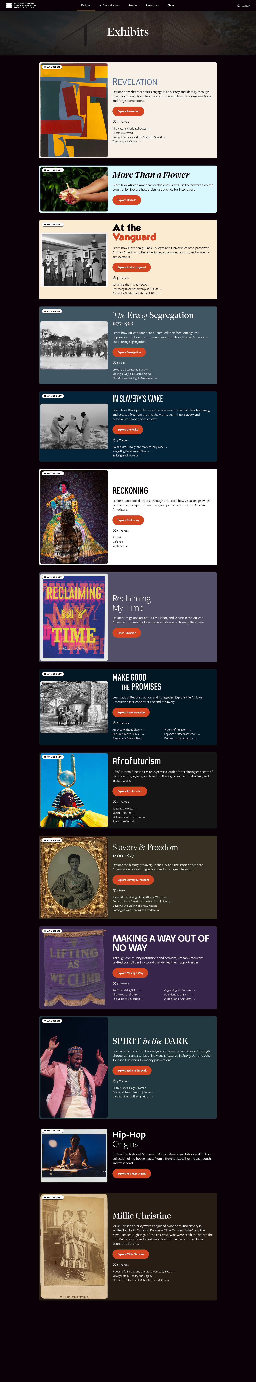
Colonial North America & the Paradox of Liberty (141, 901)
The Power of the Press (126, 994)
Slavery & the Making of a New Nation (134, 905)
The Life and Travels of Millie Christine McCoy (139, 1280)
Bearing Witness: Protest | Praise (131, 1092)
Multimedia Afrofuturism (127, 817)
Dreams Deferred (122, 133)
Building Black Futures (125, 455)
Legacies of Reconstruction (180, 734)
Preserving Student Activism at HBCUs (134, 293)
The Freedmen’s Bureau (126, 734)
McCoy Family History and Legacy (132, 1276)
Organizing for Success (177, 990)
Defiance (117, 541)
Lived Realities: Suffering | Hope (130, 1096)
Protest (116, 537)
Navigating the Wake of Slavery (130, 451)
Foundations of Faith (176, 994)
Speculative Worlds (123, 821)
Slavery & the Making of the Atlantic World (137, 897)
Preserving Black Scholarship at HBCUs (135, 289)
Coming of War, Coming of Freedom (134, 910)
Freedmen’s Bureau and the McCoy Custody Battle (142, 1271)
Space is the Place (122, 808)
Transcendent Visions (124, 141)
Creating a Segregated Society (130, 369)
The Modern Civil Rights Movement (133, 378)
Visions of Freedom (175, 729)
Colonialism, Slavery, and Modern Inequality (137, 447)
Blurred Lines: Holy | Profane (129, 1088)
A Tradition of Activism (177, 999)
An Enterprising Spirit (124, 990)
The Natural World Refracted (129, 128)
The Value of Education (126, 999)
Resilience (118, 546)
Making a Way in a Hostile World (131, 374)
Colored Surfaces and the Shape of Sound (137, 137)
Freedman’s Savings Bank (127, 738)
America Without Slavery (127, 729)
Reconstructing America (178, 738)
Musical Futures (121, 813)
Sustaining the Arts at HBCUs (129, 284)
